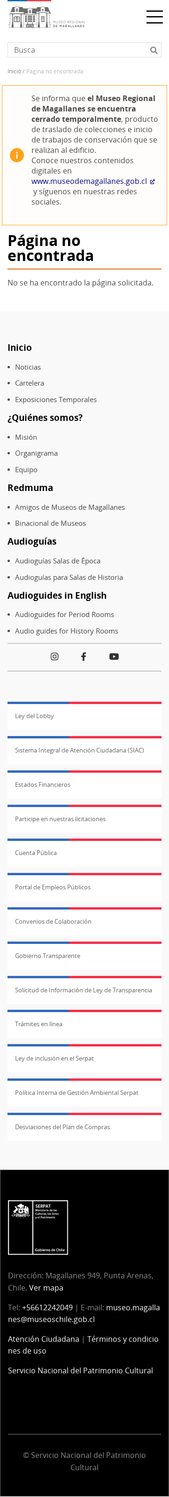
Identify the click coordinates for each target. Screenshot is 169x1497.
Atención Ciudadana (43, 1339)
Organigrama (36, 453)
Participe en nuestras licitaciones (60, 819)
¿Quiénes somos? (45, 417)
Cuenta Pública (36, 852)
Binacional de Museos (50, 523)
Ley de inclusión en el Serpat (54, 1058)
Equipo (26, 469)
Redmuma (30, 487)
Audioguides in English (57, 595)
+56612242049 (47, 1307)
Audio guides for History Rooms (66, 630)
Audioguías (32, 541)
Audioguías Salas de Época (57, 560)
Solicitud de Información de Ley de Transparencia (83, 990)
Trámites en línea (38, 1024)
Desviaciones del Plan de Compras (62, 1127)
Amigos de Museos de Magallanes (70, 507)
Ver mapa (46, 1288)
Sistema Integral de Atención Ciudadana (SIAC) (79, 750)
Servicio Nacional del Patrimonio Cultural (80, 1370)
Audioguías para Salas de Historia (69, 577)
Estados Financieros (42, 784)
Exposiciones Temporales (56, 399)
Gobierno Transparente (47, 955)
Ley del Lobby (34, 716)
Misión (26, 437)
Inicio (14, 71)
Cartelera (29, 383)
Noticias (28, 367)
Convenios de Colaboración (53, 921)
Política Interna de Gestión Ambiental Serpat (76, 1092)
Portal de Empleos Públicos (53, 887)
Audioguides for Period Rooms (64, 614)
